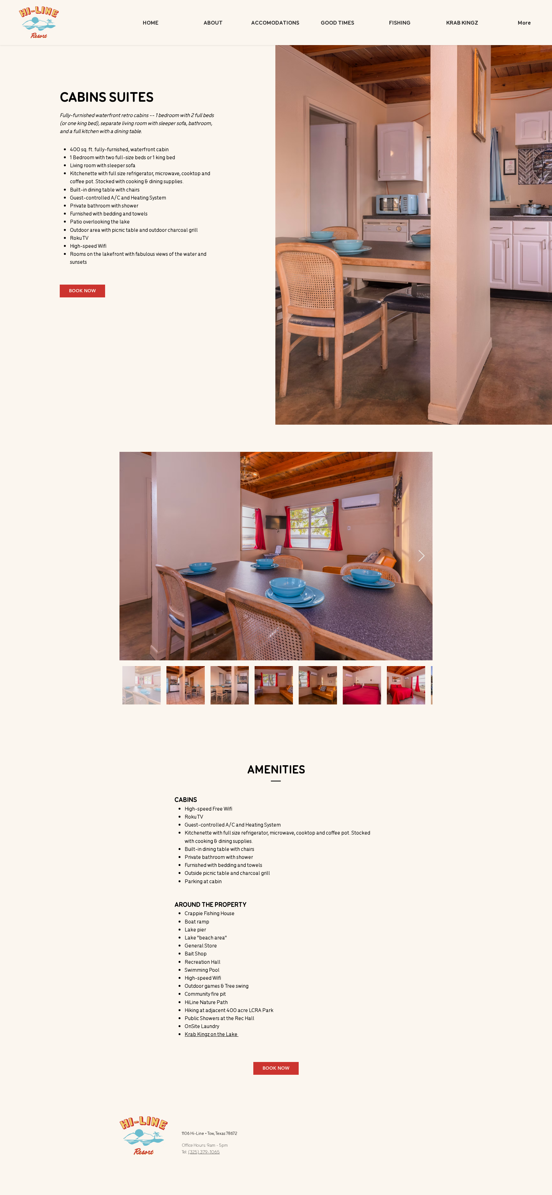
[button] (275, 22)
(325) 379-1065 (204, 1152)
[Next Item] (421, 556)
